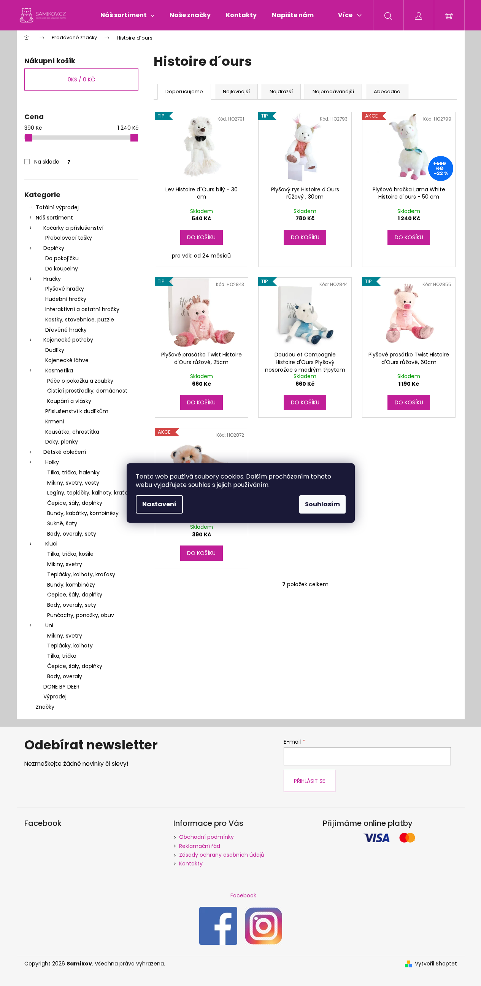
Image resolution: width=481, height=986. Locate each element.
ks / (81, 79)
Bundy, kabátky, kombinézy (83, 513)
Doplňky (53, 248)
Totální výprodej (57, 207)
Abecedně (387, 91)
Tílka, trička (61, 656)
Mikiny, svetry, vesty (73, 483)
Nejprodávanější (333, 91)
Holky (52, 462)
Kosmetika (59, 370)
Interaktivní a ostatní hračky (82, 309)
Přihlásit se (309, 781)
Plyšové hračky (64, 289)
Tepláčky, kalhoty (70, 645)
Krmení (54, 421)
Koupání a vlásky (69, 401)
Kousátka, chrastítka (72, 432)
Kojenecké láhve (67, 360)
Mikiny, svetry (64, 564)
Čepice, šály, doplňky (74, 503)
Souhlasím (322, 504)
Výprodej (55, 696)
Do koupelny (61, 268)
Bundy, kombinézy (71, 584)
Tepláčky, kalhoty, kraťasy (81, 574)
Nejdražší (281, 91)
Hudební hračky (65, 299)
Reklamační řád (199, 846)
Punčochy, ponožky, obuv (80, 615)
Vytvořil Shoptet (436, 963)
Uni (49, 625)
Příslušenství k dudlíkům (76, 411)
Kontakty (191, 863)
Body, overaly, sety (71, 534)
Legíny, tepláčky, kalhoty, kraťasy (90, 492)
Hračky (52, 279)
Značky (45, 707)
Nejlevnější (236, 91)
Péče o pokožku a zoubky (80, 381)
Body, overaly (64, 676)
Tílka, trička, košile (70, 554)
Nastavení (159, 504)
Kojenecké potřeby (68, 340)
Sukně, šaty (62, 523)
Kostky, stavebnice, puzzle (79, 319)
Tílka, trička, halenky (73, 472)
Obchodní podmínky (206, 837)
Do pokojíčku (62, 258)
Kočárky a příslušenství (73, 228)
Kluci (51, 543)
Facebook (243, 895)
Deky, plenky (61, 441)
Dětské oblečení (64, 452)
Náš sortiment (54, 217)
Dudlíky (54, 350)
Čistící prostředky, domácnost (87, 390)
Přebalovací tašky (68, 238)
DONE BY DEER (61, 686)
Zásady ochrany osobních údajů (221, 855)
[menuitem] (127, 15)
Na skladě (52, 161)
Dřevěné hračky (66, 330)
